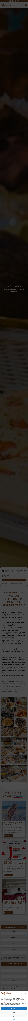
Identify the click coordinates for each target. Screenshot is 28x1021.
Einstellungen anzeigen (14, 1016)
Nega (14, 1012)
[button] (26, 993)
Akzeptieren (14, 1008)
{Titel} (14, 1019)
